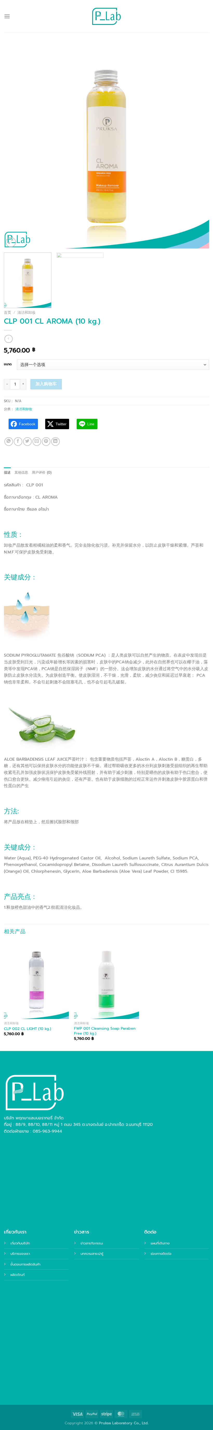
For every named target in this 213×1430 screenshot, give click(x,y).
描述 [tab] (7, 472)
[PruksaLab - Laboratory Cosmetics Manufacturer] (106, 16)
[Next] (198, 145)
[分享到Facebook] (18, 441)
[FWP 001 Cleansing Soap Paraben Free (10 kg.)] (106, 980)
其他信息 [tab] (21, 472)
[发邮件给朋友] (36, 441)
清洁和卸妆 (26, 312)
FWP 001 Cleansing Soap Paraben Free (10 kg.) (105, 1031)
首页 (7, 312)
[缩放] (11, 242)
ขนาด (8, 364)
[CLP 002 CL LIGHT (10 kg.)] (36, 980)
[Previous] (14, 145)
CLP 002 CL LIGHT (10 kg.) (27, 1028)
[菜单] (7, 16)
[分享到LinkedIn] (55, 441)
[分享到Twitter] (27, 441)
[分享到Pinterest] (46, 441)
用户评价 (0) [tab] (42, 472)
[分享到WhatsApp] (8, 441)
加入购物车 (46, 384)
